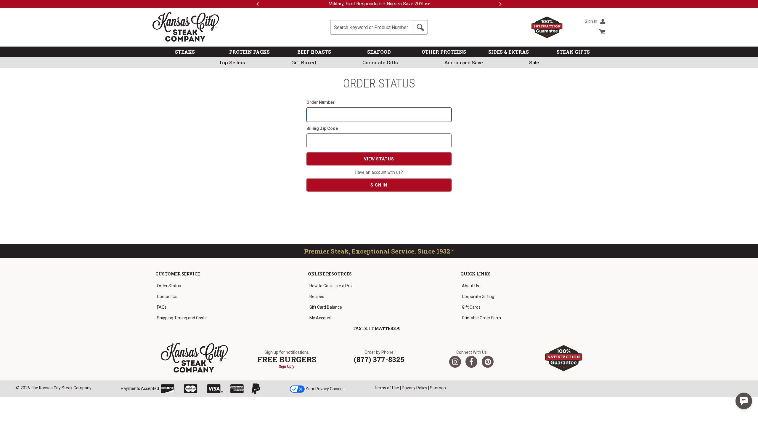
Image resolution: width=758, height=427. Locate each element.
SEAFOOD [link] (379, 52)
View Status (379, 159)
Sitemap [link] (438, 387)
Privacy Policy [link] (414, 387)
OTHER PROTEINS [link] (444, 52)
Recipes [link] (316, 296)
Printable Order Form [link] (481, 318)
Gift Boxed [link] (303, 63)
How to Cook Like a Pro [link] (330, 285)
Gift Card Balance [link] (325, 307)
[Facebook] (471, 362)
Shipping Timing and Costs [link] (182, 318)
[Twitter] (455, 362)
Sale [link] (534, 63)
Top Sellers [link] (232, 63)
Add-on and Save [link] (463, 63)
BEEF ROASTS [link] (314, 52)
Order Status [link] (169, 285)
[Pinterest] (488, 362)
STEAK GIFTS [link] (573, 52)
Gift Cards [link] (471, 307)
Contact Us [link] (167, 296)
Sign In (378, 185)
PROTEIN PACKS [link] (249, 52)
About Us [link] (470, 285)
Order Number (320, 102)
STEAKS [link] (185, 52)
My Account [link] (320, 318)
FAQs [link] (162, 307)
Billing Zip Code (322, 128)
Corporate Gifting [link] (478, 296)
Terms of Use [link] (386, 387)
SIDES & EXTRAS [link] (508, 52)
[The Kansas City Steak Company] (194, 358)
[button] (743, 401)
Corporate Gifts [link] (380, 63)
